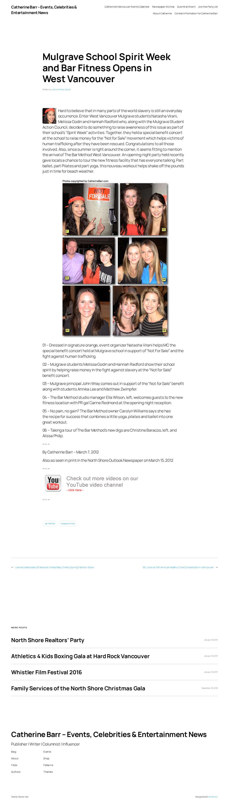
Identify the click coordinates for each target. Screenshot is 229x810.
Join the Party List (208, 6)
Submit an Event (186, 6)
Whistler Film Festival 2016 (46, 672)
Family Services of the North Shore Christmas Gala (78, 688)
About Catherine (162, 13)
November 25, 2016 (210, 688)
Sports (67, 89)
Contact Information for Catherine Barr (196, 13)
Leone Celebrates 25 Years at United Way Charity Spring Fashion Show (54, 567)
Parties (61, 89)
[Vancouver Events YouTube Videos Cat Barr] (96, 491)
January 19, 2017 (211, 640)
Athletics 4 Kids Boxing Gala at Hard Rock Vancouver (80, 656)
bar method (50, 523)
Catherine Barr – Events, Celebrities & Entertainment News (44, 9)
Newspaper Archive (163, 6)
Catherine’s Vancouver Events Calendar (127, 6)
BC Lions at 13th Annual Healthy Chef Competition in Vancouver (178, 567)
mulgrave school (68, 523)
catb (54, 89)
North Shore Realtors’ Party (47, 640)
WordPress (213, 796)
